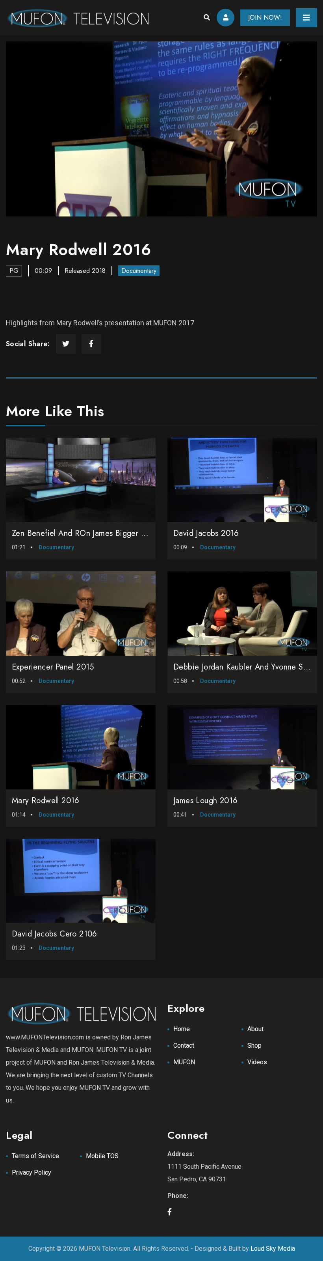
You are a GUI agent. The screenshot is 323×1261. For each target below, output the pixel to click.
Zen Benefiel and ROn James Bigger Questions (94, 533)
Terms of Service (35, 1156)
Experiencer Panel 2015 (53, 667)
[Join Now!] (161, 129)
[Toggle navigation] (306, 17)
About (255, 1029)
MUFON (184, 1062)
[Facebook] (91, 344)
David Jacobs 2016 (206, 533)
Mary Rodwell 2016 (46, 800)
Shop (254, 1045)
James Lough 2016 (205, 800)
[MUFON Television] (77, 18)
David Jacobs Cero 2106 (54, 934)
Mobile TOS (102, 1156)
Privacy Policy (31, 1172)
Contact (183, 1045)
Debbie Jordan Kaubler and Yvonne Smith (245, 667)
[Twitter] (66, 344)
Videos (257, 1062)
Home (181, 1029)
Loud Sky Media (273, 1248)
